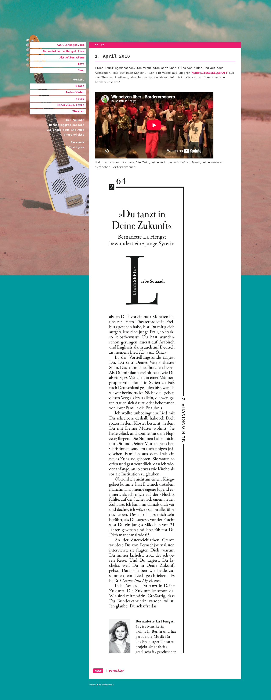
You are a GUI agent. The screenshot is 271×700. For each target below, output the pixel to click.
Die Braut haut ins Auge (65, 130)
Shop (81, 70)
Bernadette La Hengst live (63, 51)
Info (81, 64)
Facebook (77, 142)
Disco (80, 86)
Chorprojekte (74, 134)
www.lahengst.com (70, 45)
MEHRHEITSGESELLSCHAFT (209, 73)
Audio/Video (75, 92)
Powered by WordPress (101, 685)
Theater (78, 111)
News (98, 670)
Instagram (76, 147)
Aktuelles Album (72, 57)
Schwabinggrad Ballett (66, 125)
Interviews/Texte (70, 105)
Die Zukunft (75, 120)
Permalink (116, 670)
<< (96, 45)
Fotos (80, 98)
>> (102, 45)
